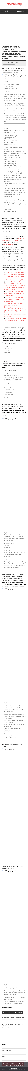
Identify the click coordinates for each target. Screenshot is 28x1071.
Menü (6, 11)
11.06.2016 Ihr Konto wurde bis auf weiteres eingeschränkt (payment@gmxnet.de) (14, 305)
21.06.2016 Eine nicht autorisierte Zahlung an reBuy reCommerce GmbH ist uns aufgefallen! (15, 299)
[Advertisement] (14, 28)
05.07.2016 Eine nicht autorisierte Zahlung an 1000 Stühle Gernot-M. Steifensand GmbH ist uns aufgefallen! (14, 278)
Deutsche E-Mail (7, 1012)
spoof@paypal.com (8, 244)
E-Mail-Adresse (6, 1050)
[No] (26, 1066)
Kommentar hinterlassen (9, 64)
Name (4, 1044)
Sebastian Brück (14, 62)
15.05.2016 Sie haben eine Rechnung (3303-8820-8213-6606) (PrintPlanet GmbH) (15, 310)
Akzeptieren (14, 1068)
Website (4, 1056)
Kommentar (5, 1027)
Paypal (14, 1012)
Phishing (20, 1012)
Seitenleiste (20, 11)
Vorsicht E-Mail (14, 3)
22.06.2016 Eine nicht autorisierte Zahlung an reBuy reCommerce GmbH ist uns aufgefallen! (15, 293)
